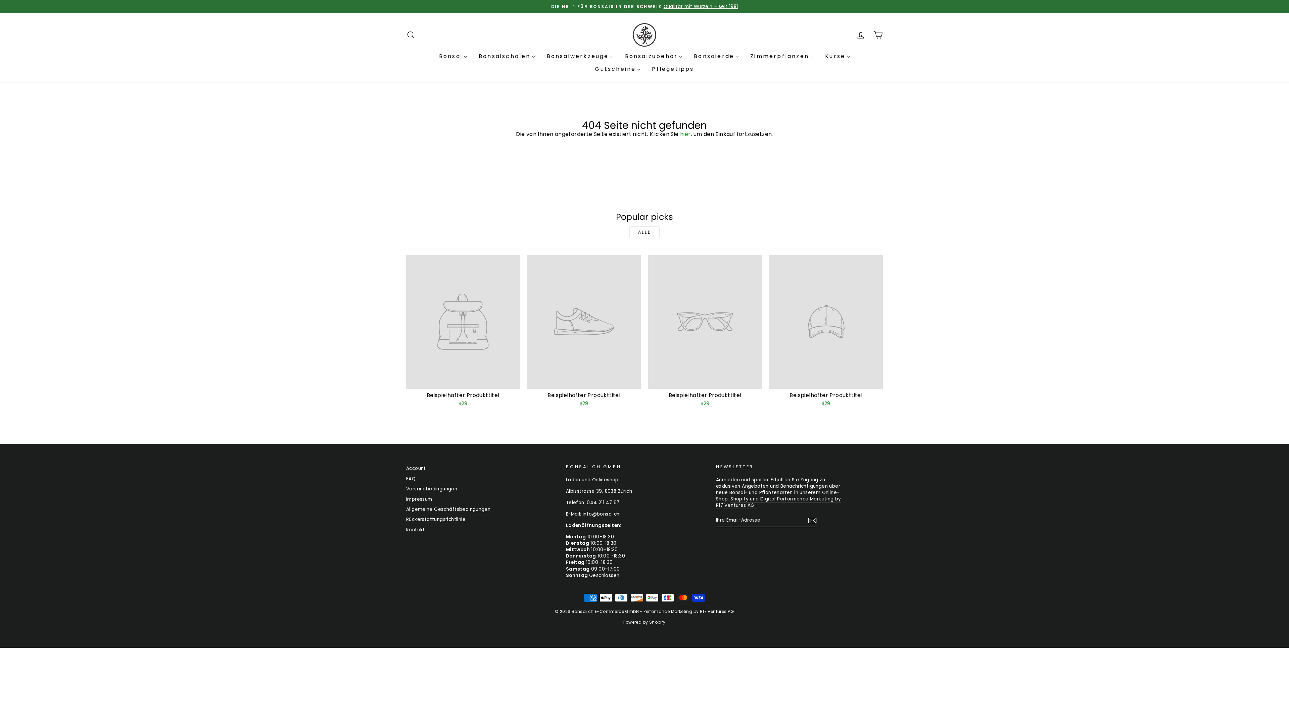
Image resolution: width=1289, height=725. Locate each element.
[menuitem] (453, 56)
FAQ (411, 479)
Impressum (419, 499)
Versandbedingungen (431, 489)
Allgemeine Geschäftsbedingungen (448, 509)
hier (685, 134)
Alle (644, 232)
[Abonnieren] (812, 521)
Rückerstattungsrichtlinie (436, 519)
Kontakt (415, 530)
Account (416, 468)
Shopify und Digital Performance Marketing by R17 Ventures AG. (778, 502)
